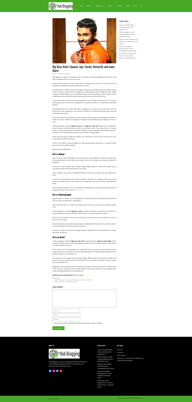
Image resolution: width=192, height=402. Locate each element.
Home (81, 6)
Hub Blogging (79, 275)
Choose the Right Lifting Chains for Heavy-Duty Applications (126, 27)
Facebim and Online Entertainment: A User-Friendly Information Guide (127, 49)
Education (119, 6)
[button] (141, 6)
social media (78, 190)
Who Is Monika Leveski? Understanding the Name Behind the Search (127, 34)
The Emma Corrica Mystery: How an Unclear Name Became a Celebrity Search (127, 56)
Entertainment (99, 6)
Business (88, 6)
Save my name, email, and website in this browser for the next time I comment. (78, 323)
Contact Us (120, 353)
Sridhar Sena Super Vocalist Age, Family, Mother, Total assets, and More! (73, 280)
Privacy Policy (121, 355)
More (134, 6)
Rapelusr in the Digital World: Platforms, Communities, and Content (128, 42)
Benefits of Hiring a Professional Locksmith (65, 281)
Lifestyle (110, 6)
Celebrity (127, 6)
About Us (120, 350)
